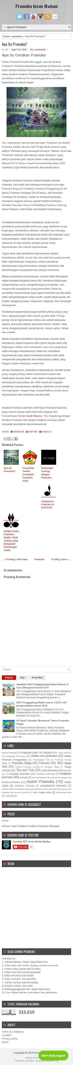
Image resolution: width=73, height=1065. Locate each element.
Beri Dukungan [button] (53, 1055)
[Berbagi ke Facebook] (16, 439)
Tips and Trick (25, 770)
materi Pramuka (40, 781)
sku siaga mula (42, 792)
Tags (22, 677)
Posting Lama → (60, 559)
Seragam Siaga (52, 767)
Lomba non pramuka (43, 755)
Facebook (18, 432)
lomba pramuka (11, 782)
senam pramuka (22, 792)
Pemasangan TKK (41, 760)
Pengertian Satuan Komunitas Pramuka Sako (28, 474)
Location (6, 1035)
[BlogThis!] (9, 439)
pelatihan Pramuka (25, 785)
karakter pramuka (20, 773)
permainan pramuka (24, 789)
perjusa (5, 789)
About (5, 1042)
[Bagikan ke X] (12, 439)
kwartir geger (61, 777)
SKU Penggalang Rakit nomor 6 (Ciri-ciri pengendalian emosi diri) (41, 704)
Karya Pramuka (10, 752)
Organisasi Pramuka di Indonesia (47, 504)
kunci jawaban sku (41, 777)
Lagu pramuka (64, 753)
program (6, 792)
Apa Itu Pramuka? (14, 44)
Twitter (32, 432)
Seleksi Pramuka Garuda (27, 767)
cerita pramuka (49, 770)
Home (6, 36)
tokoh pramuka (63, 792)
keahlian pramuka (45, 774)
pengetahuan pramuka (53, 785)
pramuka (17, 36)
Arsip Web (37, 677)
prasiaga (64, 789)
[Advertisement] (36, 905)
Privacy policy (10, 1038)
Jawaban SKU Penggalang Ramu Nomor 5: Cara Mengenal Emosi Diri (42, 686)
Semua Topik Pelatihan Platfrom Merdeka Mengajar (30, 826)
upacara (9, 795)
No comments (38, 49)
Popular (9, 677)
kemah (23, 777)
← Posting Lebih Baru (15, 559)
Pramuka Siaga (21, 763)
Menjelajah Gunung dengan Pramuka (47, 473)
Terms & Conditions (13, 1031)
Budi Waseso (34, 415)
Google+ (46, 432)
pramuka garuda (47, 789)
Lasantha (29, 1061)
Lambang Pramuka (15, 756)
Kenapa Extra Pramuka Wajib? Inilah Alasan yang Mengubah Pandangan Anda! (11, 540)
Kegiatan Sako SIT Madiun (37, 752)
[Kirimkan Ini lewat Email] (5, 439)
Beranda (39, 559)
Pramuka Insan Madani (37, 6)
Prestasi (44, 763)
